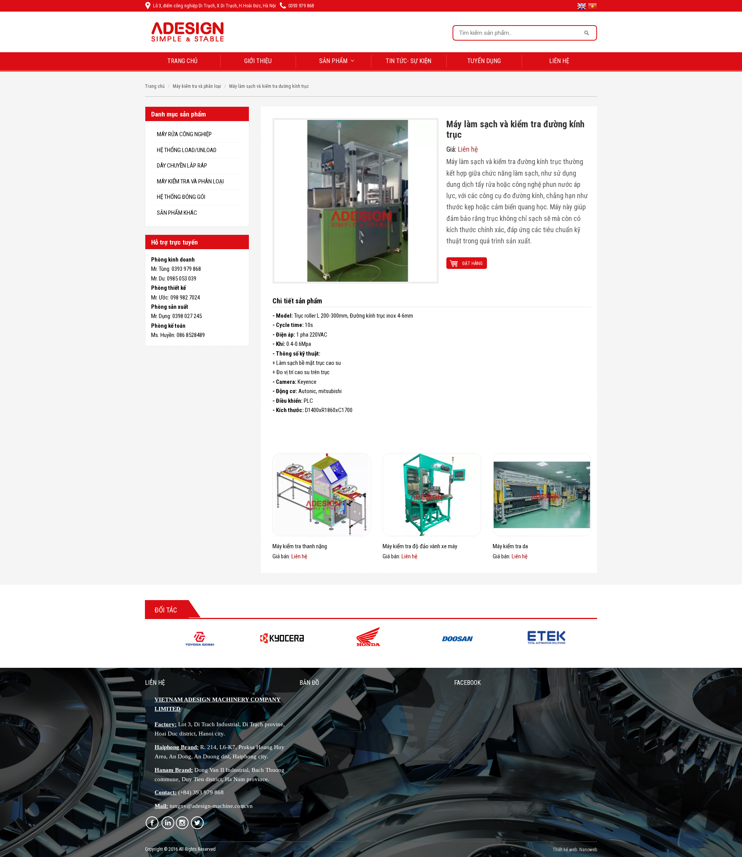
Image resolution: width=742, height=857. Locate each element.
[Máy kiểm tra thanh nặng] (321, 494)
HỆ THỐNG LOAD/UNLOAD (186, 150)
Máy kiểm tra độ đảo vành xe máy (420, 546)
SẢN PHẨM (333, 61)
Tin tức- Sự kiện (408, 61)
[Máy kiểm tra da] (542, 494)
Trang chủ (182, 61)
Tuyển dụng (484, 61)
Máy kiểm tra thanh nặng (299, 546)
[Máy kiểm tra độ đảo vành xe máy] (432, 494)
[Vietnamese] (592, 6)
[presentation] (141, 641)
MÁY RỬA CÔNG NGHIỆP (184, 134)
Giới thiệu (258, 61)
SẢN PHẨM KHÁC (177, 212)
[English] (582, 6)
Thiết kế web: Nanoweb (575, 849)
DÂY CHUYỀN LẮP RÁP (182, 165)
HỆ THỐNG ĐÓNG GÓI (181, 196)
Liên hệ (559, 61)
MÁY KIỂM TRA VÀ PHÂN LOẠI (197, 86)
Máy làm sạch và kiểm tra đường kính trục (269, 86)
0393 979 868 (301, 6)
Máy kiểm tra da (510, 546)
